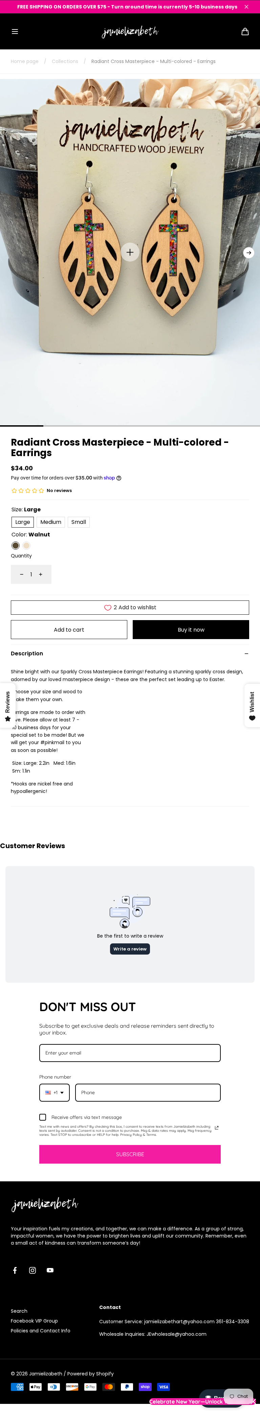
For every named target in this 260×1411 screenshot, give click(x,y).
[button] (15, 31)
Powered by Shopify (90, 1373)
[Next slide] (249, 253)
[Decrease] (17, 574)
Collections (65, 61)
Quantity (21, 555)
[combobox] (54, 1093)
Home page (25, 61)
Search (19, 1311)
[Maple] (26, 545)
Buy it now (191, 630)
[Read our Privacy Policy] (217, 1128)
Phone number (55, 1077)
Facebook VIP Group (34, 1320)
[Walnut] (16, 545)
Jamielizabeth (45, 1373)
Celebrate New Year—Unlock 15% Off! (197, 1401)
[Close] (246, 6)
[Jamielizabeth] (130, 31)
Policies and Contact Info (40, 1330)
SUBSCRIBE (130, 1154)
